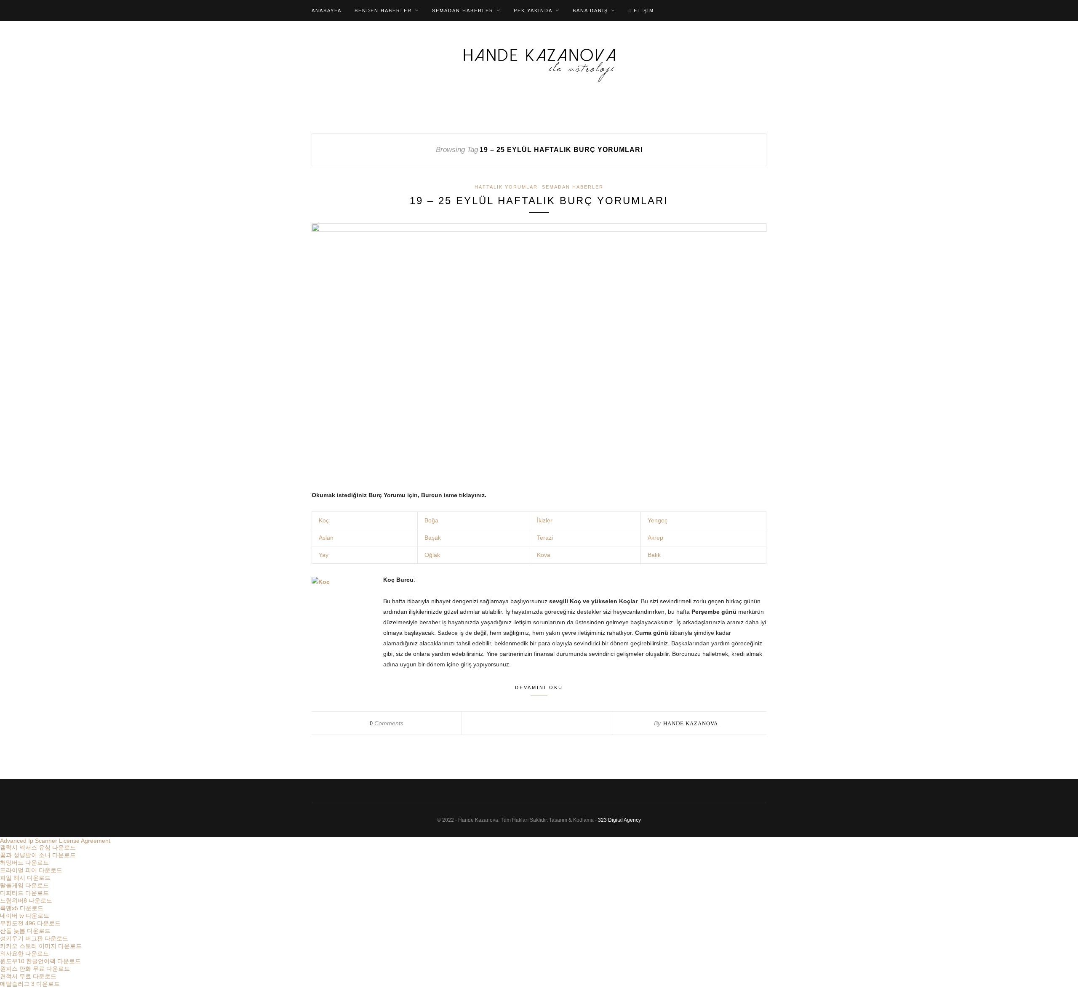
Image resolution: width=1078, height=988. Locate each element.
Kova (543, 554)
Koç (323, 520)
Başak (432, 537)
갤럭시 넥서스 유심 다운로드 (38, 847)
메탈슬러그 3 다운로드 (30, 983)
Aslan (326, 537)
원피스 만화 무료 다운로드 (35, 968)
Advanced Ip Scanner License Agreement (55, 840)
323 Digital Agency (619, 820)
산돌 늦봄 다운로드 (25, 930)
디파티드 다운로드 (24, 892)
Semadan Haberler (463, 10)
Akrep (655, 537)
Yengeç (657, 520)
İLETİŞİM (641, 10)
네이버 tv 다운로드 (24, 915)
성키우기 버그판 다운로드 (34, 938)
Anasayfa (327, 10)
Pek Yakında (533, 10)
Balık (654, 554)
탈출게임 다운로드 (24, 885)
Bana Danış (590, 10)
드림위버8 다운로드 (26, 900)
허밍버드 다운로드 (24, 862)
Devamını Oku (539, 687)
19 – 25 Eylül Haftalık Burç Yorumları (539, 200)
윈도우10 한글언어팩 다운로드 (40, 961)
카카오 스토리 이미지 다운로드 (41, 946)
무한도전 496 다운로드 (30, 923)
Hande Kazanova (690, 723)
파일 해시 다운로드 (25, 877)
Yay (323, 554)
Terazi (545, 537)
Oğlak (432, 554)
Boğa (431, 520)
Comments (386, 723)
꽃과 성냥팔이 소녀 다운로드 (38, 855)
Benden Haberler (383, 10)
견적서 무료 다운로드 (28, 976)
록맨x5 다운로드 (21, 908)
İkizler (544, 520)
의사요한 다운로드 (24, 953)
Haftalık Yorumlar (506, 186)
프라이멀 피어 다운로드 (31, 870)
